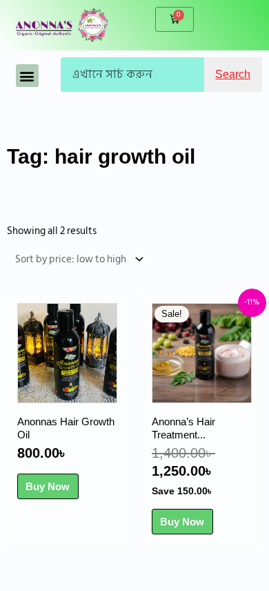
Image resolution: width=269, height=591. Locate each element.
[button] (27, 75)
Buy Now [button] (48, 486)
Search (232, 74)
